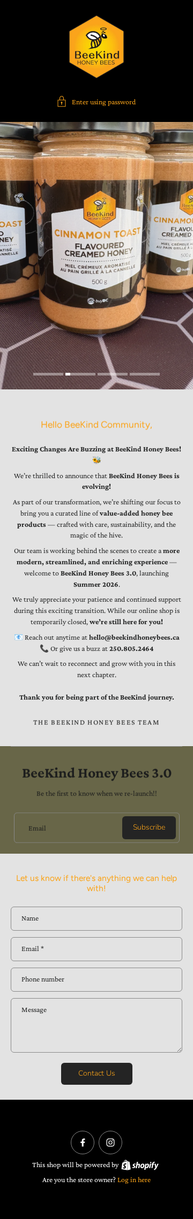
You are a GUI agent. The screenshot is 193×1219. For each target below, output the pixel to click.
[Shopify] (139, 1165)
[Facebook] (82, 1142)
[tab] (48, 375)
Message (34, 1010)
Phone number (42, 980)
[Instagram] (110, 1142)
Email (37, 828)
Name (30, 918)
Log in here (134, 1180)
